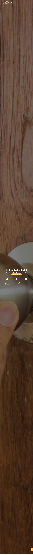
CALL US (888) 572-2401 (16, 274)
